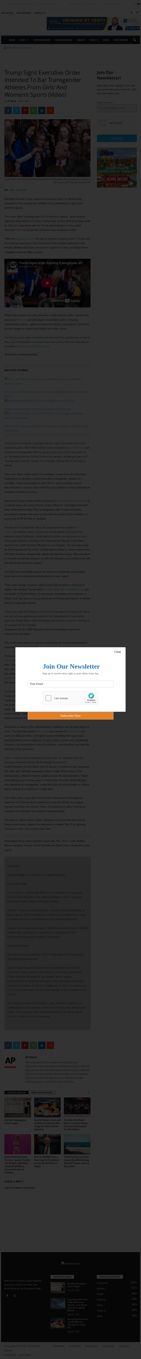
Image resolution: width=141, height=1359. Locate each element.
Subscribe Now (70, 715)
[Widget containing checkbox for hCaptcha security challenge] (70, 698)
